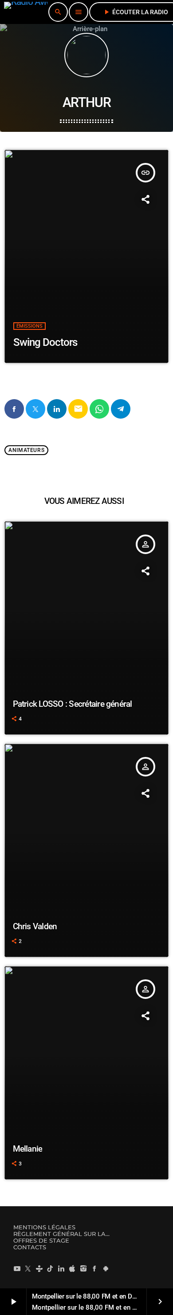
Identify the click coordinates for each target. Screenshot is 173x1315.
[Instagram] (83, 1268)
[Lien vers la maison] (25, 12)
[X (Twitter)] (27, 1268)
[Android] (105, 1268)
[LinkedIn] (61, 1268)
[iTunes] (72, 1268)
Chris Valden (35, 926)
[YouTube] (16, 1268)
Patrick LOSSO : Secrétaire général (72, 704)
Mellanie (28, 1149)
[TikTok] (50, 1268)
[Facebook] (94, 1268)
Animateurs (26, 450)
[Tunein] (39, 1268)
